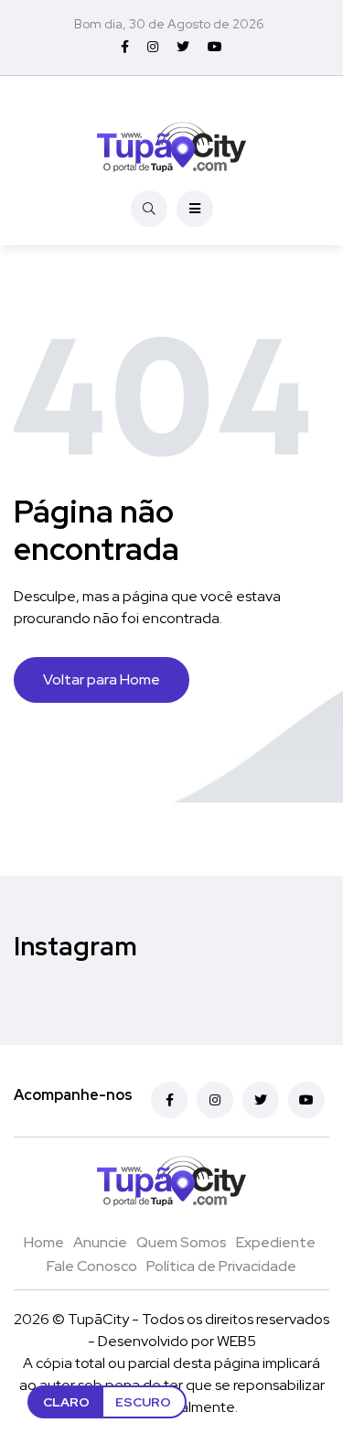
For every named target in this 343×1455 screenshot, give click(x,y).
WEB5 (236, 1341)
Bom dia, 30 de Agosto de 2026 (169, 24)
